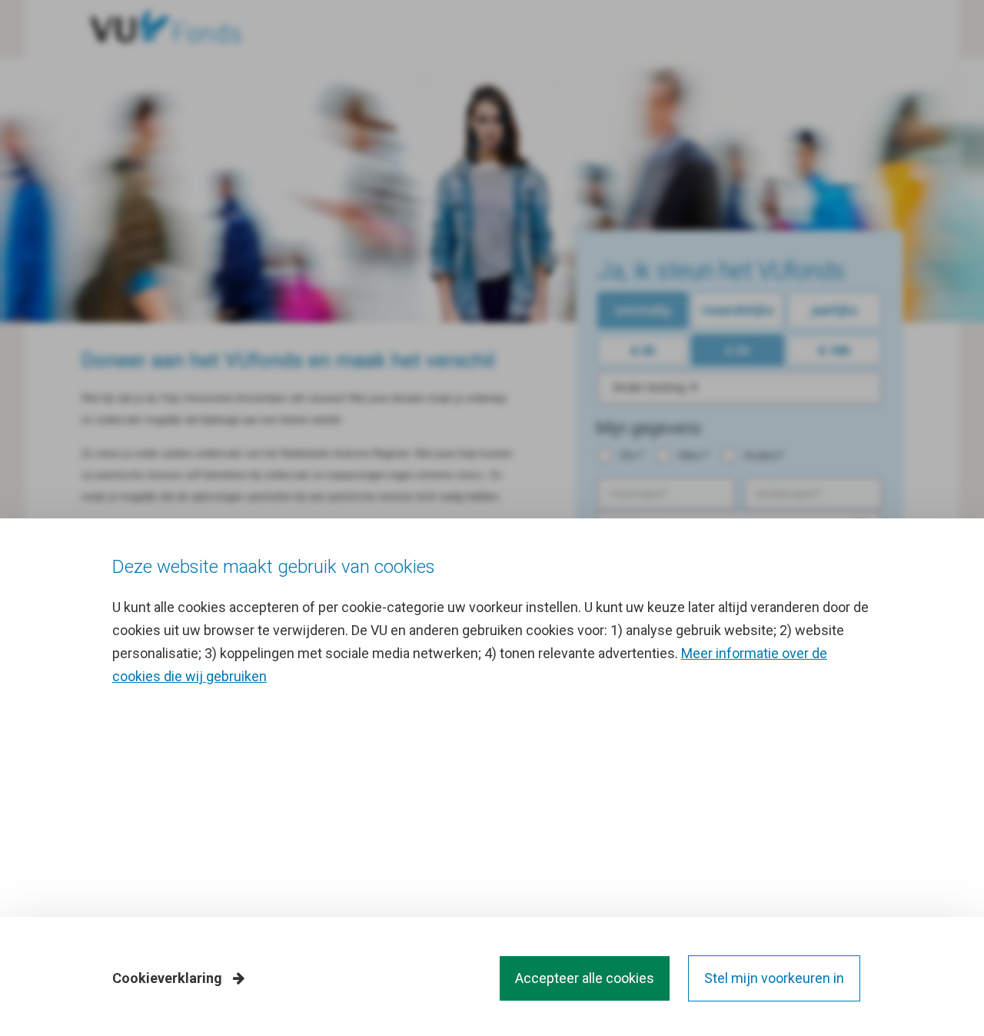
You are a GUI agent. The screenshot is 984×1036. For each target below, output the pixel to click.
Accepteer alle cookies (584, 978)
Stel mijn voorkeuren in (774, 978)
